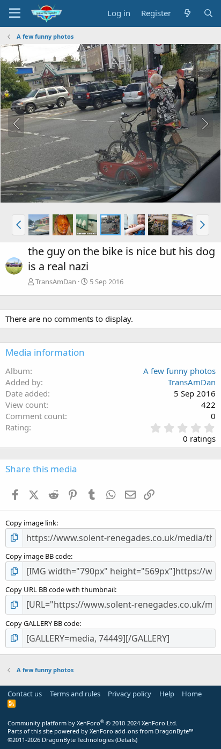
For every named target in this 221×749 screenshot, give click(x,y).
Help (166, 693)
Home (192, 693)
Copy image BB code (38, 556)
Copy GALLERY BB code (42, 623)
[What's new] (186, 13)
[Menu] (14, 13)
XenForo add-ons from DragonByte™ (142, 731)
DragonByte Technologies (78, 740)
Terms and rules (75, 693)
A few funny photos (179, 370)
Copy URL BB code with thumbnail (60, 589)
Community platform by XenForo (93, 723)
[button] (18, 224)
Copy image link (30, 523)
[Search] (208, 13)
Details (126, 740)
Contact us (25, 693)
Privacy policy (129, 693)
